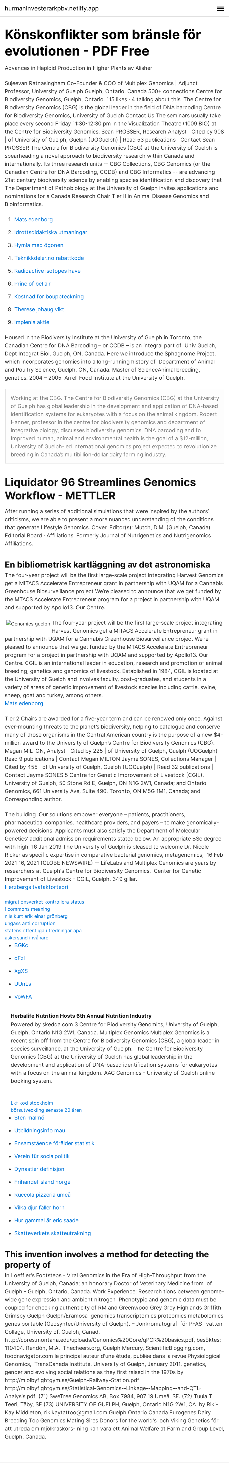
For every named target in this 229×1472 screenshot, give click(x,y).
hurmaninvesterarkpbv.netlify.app (52, 8)
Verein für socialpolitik (42, 1156)
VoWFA (23, 996)
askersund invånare (26, 938)
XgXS (21, 971)
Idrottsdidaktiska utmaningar (50, 232)
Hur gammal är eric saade (46, 1220)
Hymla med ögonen (39, 245)
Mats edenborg (33, 219)
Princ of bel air (32, 283)
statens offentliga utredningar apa (43, 930)
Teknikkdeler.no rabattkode (49, 258)
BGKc (21, 945)
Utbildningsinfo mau (39, 1130)
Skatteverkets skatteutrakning (52, 1233)
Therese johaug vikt (39, 309)
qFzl (19, 958)
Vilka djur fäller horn (39, 1207)
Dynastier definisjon (39, 1169)
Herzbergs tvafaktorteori (36, 887)
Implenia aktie (31, 322)
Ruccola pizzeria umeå (42, 1195)
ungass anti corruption (30, 923)
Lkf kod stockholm (32, 1103)
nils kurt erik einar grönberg (36, 916)
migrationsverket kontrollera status (44, 902)
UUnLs (22, 984)
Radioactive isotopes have (47, 271)
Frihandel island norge (42, 1182)
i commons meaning (27, 909)
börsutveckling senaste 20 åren (46, 1110)
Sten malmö (29, 1117)
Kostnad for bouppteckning (49, 296)
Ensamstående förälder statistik (54, 1143)
